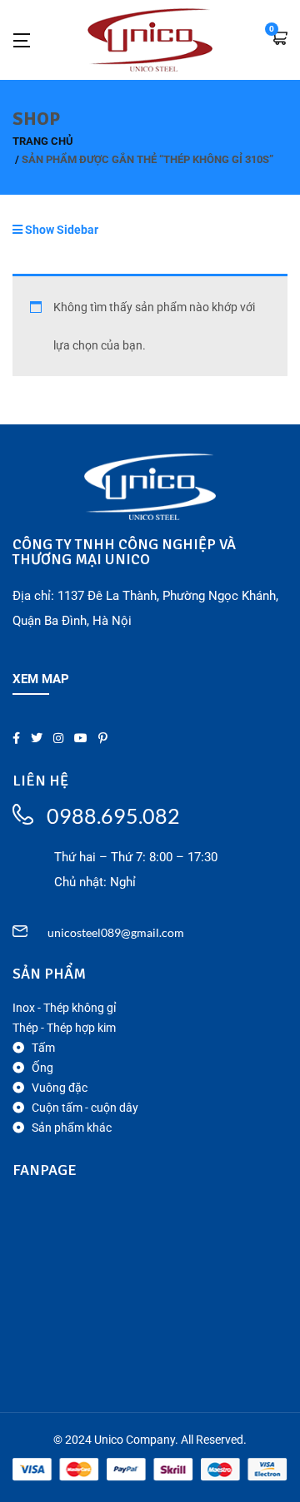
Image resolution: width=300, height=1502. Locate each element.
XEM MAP (40, 679)
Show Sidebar (60, 229)
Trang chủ (42, 141)
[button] (279, 39)
